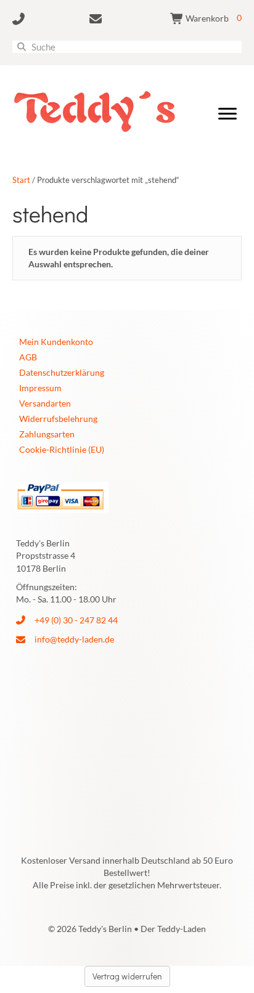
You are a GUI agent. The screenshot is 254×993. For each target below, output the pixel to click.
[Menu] (227, 113)
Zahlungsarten (47, 434)
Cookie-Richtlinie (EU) (61, 449)
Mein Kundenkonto (56, 341)
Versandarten (45, 403)
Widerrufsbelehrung (58, 418)
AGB (28, 357)
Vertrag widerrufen (127, 976)
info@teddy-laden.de (74, 639)
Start (21, 180)
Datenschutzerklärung (61, 372)
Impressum (40, 388)
